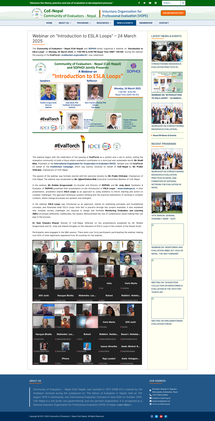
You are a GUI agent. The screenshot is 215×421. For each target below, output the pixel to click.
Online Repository (173, 13)
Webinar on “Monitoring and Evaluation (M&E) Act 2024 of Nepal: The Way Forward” (167, 250)
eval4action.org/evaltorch (74, 55)
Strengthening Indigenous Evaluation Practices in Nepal (166, 66)
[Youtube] (150, 3)
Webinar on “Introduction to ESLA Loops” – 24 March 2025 (166, 97)
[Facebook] (139, 3)
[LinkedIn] (156, 3)
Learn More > (124, 404)
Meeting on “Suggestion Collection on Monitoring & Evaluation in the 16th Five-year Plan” (167, 287)
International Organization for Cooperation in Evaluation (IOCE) (85, 163)
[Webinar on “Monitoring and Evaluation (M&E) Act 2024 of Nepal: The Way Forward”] (167, 234)
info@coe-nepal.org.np (161, 398)
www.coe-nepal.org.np (161, 404)
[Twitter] (145, 3)
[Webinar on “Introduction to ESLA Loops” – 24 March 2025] (167, 82)
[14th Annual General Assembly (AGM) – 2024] (167, 202)
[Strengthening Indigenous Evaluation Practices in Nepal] (167, 51)
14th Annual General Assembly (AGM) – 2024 (163, 217)
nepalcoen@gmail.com (161, 401)
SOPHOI (92, 48)
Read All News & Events (164, 135)
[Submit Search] (183, 2)
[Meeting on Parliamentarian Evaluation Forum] (167, 308)
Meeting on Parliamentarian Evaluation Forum (167, 322)
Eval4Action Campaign (61, 166)
